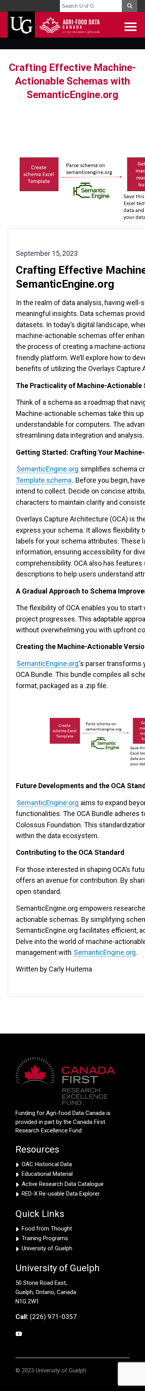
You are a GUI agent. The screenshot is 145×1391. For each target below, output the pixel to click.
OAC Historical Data (47, 1164)
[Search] (129, 6)
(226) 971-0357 (46, 1316)
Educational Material (47, 1173)
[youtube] (18, 1334)
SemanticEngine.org (47, 469)
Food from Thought (47, 1228)
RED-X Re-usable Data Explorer (61, 1193)
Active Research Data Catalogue (63, 1183)
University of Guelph (47, 1248)
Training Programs (45, 1238)
